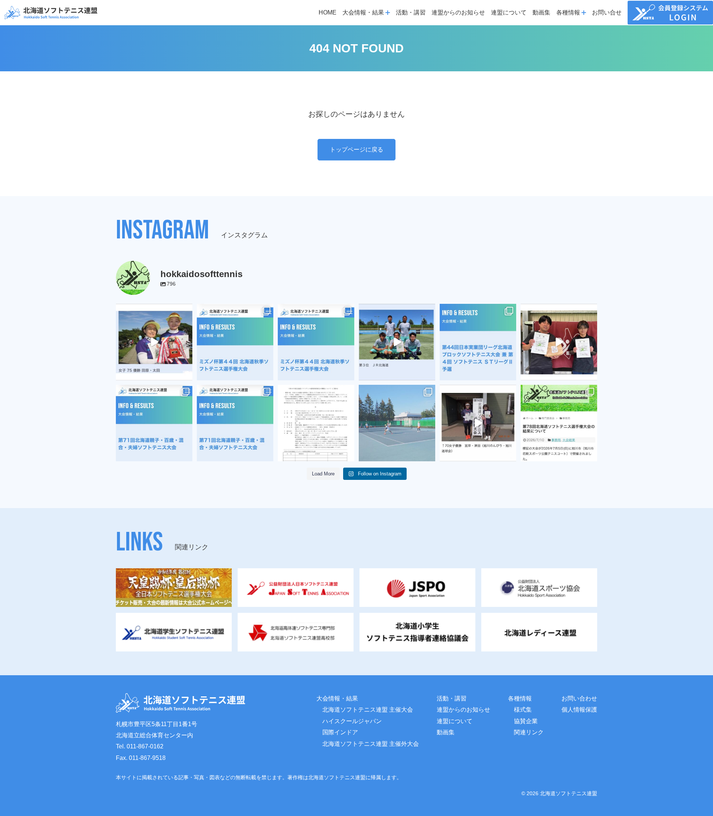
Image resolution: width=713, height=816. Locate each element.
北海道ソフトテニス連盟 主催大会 (367, 709)
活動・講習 (411, 12)
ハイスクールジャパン (352, 721)
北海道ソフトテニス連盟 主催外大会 (370, 744)
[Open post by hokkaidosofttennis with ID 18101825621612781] (235, 342)
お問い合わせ (579, 698)
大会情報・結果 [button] (363, 12)
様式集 (523, 709)
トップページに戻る (356, 149)
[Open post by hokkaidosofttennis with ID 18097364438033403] (559, 342)
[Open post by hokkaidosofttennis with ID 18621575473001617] (316, 342)
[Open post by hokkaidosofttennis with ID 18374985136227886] (478, 342)
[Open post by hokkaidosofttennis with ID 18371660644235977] (559, 423)
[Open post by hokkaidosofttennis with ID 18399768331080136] (478, 423)
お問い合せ (607, 12)
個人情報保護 (579, 709)
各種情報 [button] (568, 12)
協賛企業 (526, 721)
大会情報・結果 (337, 698)
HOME (327, 12)
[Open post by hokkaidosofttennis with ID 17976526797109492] (235, 423)
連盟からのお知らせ (458, 12)
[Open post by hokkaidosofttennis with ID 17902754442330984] (397, 342)
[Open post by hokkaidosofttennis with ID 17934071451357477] (154, 423)
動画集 (541, 12)
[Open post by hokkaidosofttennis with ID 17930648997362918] (397, 423)
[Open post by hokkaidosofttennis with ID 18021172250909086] (316, 423)
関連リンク (529, 732)
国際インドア (340, 732)
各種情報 (520, 698)
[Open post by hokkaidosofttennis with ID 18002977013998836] (154, 342)
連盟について (509, 12)
